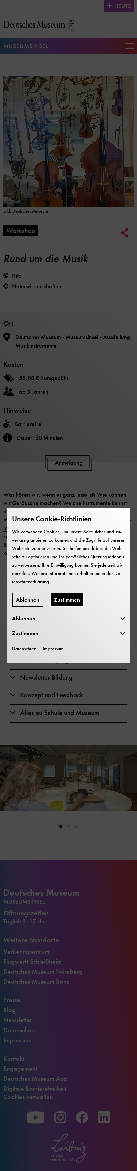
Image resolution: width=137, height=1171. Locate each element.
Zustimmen (67, 599)
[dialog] (68, 585)
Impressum (53, 649)
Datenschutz (24, 649)
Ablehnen (27, 599)
